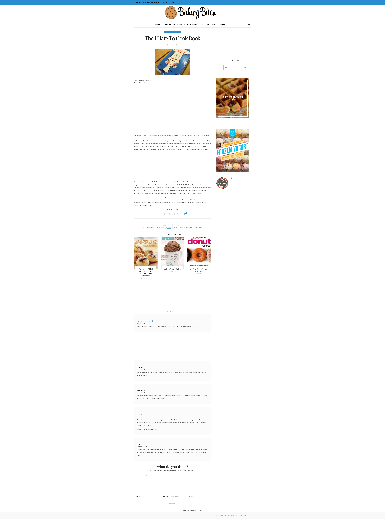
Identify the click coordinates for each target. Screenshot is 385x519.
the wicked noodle (145, 321)
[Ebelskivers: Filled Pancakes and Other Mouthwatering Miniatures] (146, 253)
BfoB (214, 25)
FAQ (148, 2)
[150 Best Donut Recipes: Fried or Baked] (199, 253)
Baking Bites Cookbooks (169, 2)
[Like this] (185, 214)
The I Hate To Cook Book (149, 135)
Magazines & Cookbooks (172, 32)
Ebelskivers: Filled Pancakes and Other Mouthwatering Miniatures (146, 272)
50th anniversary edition (197, 135)
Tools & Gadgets (191, 25)
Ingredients (205, 25)
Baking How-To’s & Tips (172, 25)
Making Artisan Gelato (172, 269)
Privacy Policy (155, 2)
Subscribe (222, 25)
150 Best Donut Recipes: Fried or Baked (199, 270)
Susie (139, 414)
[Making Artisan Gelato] (172, 253)
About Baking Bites (140, 2)
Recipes (158, 25)
